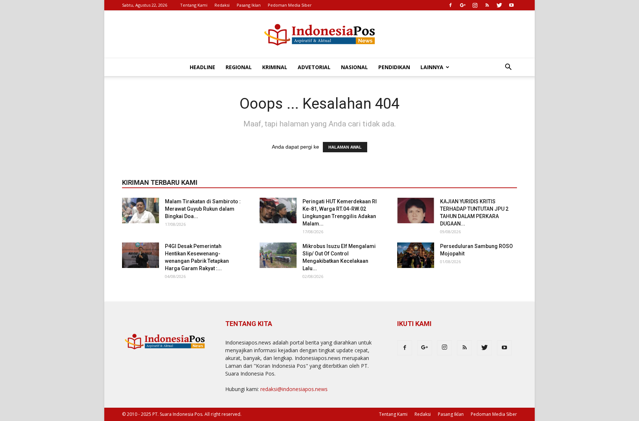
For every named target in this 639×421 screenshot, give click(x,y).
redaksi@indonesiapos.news (294, 389)
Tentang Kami (193, 5)
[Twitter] (499, 5)
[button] (508, 67)
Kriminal (274, 67)
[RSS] (487, 5)
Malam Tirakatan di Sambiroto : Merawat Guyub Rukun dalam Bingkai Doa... (203, 208)
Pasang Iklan (249, 5)
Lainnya (431, 67)
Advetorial (314, 67)
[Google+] (462, 5)
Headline (202, 67)
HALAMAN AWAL (345, 147)
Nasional (354, 67)
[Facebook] (450, 5)
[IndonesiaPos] (319, 35)
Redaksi (222, 5)
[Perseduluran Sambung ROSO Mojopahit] (415, 255)
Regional (239, 67)
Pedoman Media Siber (290, 5)
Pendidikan (394, 67)
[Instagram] (474, 5)
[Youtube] (511, 5)
